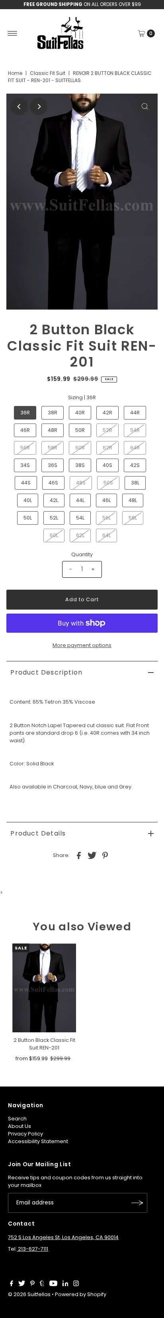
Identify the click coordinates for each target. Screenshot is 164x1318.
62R (107, 447)
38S (80, 465)
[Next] (38, 106)
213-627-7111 (32, 1248)
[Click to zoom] (145, 106)
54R (135, 430)
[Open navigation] (12, 33)
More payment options (82, 645)
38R (52, 412)
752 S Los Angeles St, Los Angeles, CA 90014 (63, 1237)
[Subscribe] (137, 1203)
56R (25, 447)
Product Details (38, 833)
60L (54, 535)
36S (52, 465)
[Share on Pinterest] (105, 855)
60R (80, 447)
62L (80, 535)
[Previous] (19, 106)
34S (25, 465)
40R (80, 412)
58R (52, 447)
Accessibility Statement (38, 1141)
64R (135, 447)
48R (52, 430)
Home (15, 73)
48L (133, 500)
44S (26, 482)
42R (107, 412)
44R (135, 412)
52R (107, 430)
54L (80, 517)
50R (80, 430)
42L (54, 500)
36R (25, 412)
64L (106, 535)
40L (27, 500)
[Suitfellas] (82, 33)
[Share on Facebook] (79, 855)
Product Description (46, 672)
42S (135, 465)
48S (81, 482)
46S (53, 482)
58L (133, 517)
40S (107, 465)
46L (106, 500)
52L (54, 517)
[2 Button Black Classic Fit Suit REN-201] (44, 987)
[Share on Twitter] (92, 855)
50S (108, 482)
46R (25, 430)
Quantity (82, 554)
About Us (19, 1126)
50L (27, 517)
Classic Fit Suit (47, 73)
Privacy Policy (25, 1133)
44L (80, 500)
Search (17, 1118)
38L (135, 482)
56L (106, 517)
